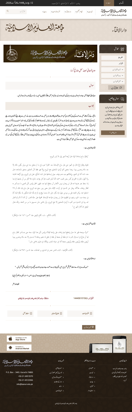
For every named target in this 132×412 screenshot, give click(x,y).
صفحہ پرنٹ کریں (88, 327)
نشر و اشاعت (56, 12)
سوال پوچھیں (114, 132)
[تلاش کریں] (7, 11)
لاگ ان (121, 3)
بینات (91, 382)
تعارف (90, 12)
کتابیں (91, 386)
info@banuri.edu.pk (25, 384)
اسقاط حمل (26, 314)
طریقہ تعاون (59, 390)
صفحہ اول (91, 368)
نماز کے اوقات (58, 382)
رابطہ (45, 12)
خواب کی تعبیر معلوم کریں (56, 373)
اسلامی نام (90, 390)
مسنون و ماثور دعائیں (57, 377)
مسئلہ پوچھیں (59, 368)
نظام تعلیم (80, 12)
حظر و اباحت (85, 314)
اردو (109, 3)
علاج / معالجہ (55, 314)
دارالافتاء (68, 12)
